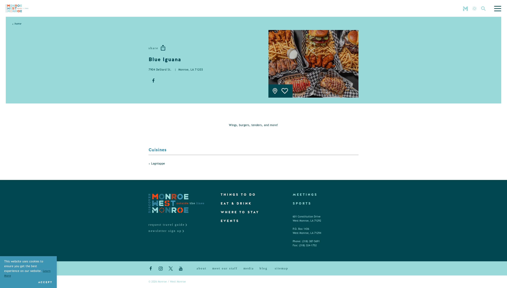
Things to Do (238, 194)
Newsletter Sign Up (165, 231)
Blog (263, 268)
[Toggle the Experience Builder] (465, 8)
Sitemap (281, 268)
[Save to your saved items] (284, 91)
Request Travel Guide (167, 224)
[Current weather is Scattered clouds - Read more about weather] (474, 8)
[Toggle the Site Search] (483, 8)
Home (18, 24)
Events (230, 221)
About (201, 268)
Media (248, 268)
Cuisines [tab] (158, 150)
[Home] (17, 8)
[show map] (275, 91)
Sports (302, 203)
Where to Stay (240, 212)
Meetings (305, 194)
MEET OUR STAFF (225, 268)
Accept (45, 282)
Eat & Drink (236, 203)
